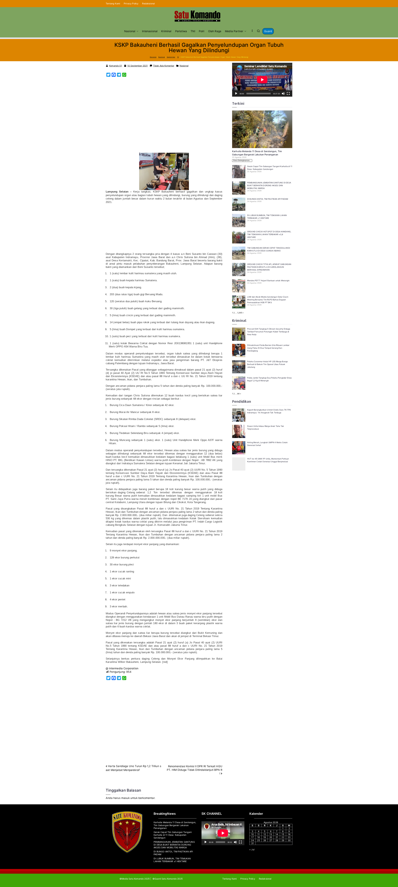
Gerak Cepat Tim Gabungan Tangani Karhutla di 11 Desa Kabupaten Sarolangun (173, 835)
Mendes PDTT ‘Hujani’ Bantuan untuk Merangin (268, 280)
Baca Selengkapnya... (242, 160)
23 (289, 837)
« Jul (251, 849)
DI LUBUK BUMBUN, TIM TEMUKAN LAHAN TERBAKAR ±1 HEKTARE (172, 860)
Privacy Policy (131, 3)
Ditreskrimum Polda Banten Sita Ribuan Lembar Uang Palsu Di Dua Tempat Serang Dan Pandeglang (268, 348)
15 (283, 834)
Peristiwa (181, 31)
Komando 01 (115, 65)
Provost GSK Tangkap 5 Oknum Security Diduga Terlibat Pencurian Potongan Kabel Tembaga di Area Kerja (268, 332)
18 (258, 837)
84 (238, 393)
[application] (262, 80)
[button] (136, 31)
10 (252, 834)
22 (283, 837)
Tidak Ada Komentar (163, 65)
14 (276, 834)
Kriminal (166, 31)
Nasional (129, 31)
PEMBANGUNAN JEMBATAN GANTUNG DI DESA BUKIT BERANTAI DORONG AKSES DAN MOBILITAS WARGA (269, 185)
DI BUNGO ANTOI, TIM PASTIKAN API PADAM (268, 199)
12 (265, 834)
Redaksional (148, 3)
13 (270, 834)
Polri (201, 31)
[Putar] (236, 93)
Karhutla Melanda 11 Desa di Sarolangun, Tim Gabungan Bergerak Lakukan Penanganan (175, 825)
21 (277, 837)
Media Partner (234, 31)
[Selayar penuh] (288, 93)
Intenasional (149, 31)
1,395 (239, 313)
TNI (193, 31)
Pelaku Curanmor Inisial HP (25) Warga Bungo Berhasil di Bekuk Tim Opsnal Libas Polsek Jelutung (267, 364)
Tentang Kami (113, 3)
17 (252, 837)
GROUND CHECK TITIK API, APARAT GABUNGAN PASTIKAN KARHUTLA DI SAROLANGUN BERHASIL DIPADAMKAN (269, 267)
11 (258, 834)
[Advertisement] (164, 116)
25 (258, 840)
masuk (125, 798)
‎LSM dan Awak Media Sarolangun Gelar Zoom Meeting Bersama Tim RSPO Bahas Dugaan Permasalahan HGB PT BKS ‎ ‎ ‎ (267, 300)
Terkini (238, 103)
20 (270, 837)
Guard (268, 31)
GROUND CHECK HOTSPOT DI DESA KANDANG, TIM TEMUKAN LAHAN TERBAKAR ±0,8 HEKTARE (269, 234)
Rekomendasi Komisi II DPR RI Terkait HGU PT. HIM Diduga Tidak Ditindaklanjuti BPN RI (194, 770)
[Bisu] (283, 93)
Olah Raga (214, 31)
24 (252, 840)
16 (289, 834)
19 (264, 837)
